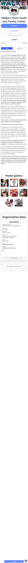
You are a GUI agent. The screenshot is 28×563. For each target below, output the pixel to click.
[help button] (26, 561)
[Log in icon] (26, 2)
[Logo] (5, 2)
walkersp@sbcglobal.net (8, 244)
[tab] (6, 48)
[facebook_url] (2, 251)
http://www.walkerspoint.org (9, 248)
